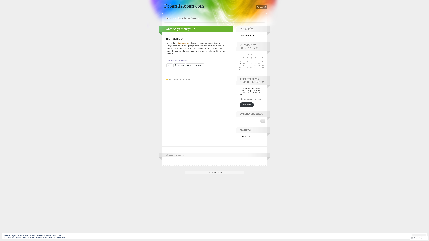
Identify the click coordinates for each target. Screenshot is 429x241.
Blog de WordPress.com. (214, 172)
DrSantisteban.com (184, 6)
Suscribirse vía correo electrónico (252, 81)
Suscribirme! (246, 105)
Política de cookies (59, 237)
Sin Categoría (184, 79)
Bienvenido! (175, 38)
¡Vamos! (262, 121)
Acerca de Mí (261, 7)
